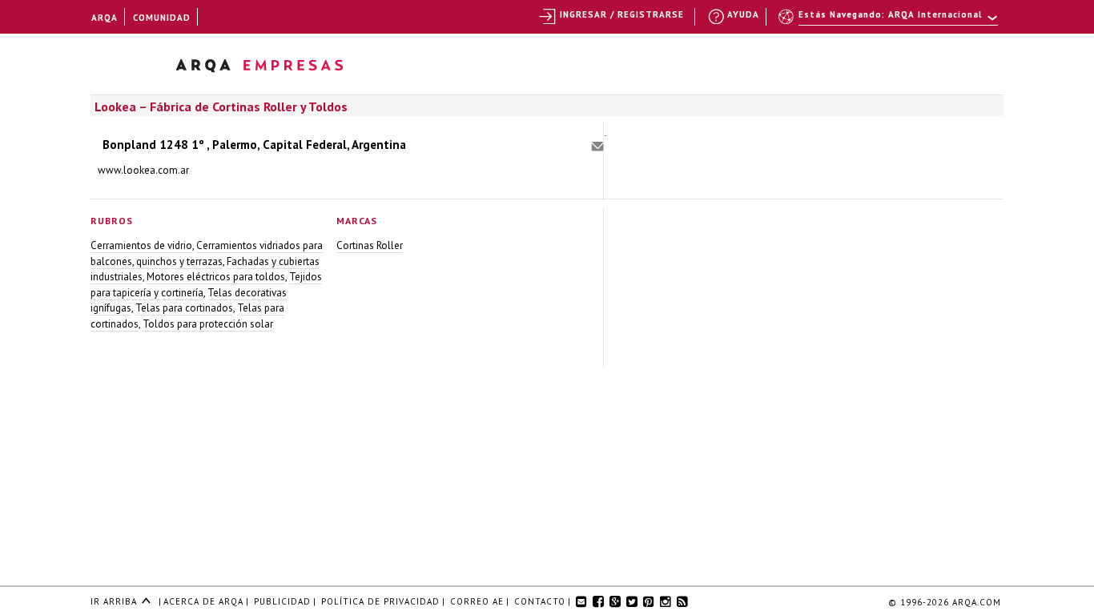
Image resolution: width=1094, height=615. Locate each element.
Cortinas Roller (369, 245)
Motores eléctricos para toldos (216, 276)
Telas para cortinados (184, 308)
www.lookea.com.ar (143, 170)
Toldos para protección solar (208, 324)
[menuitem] (889, 21)
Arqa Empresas (280, 68)
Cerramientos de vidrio (141, 245)
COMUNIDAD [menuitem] (162, 17)
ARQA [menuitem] (104, 17)
